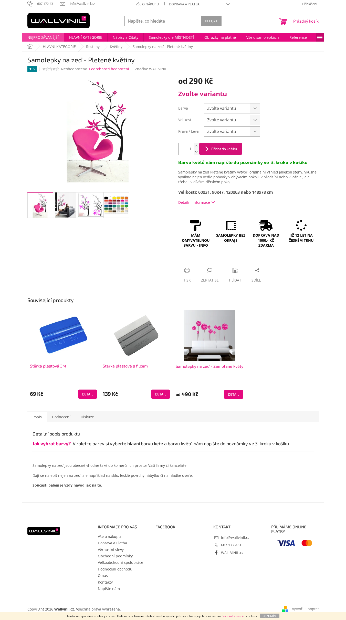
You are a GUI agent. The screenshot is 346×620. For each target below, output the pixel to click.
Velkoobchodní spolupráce (120, 562)
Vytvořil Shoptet (305, 608)
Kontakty (105, 582)
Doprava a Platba (184, 4)
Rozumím (270, 616)
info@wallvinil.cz (235, 537)
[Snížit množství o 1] (196, 152)
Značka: (151, 68)
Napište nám (109, 588)
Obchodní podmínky (115, 556)
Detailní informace (194, 202)
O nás (103, 575)
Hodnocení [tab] (61, 416)
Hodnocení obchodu (115, 569)
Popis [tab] (37, 416)
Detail (87, 394)
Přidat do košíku (224, 149)
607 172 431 (231, 544)
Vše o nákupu (147, 4)
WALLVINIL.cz (232, 552)
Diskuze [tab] (87, 416)
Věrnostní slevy (111, 549)
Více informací (233, 616)
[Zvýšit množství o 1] (196, 146)
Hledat (211, 21)
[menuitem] (43, 37)
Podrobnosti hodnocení (109, 68)
